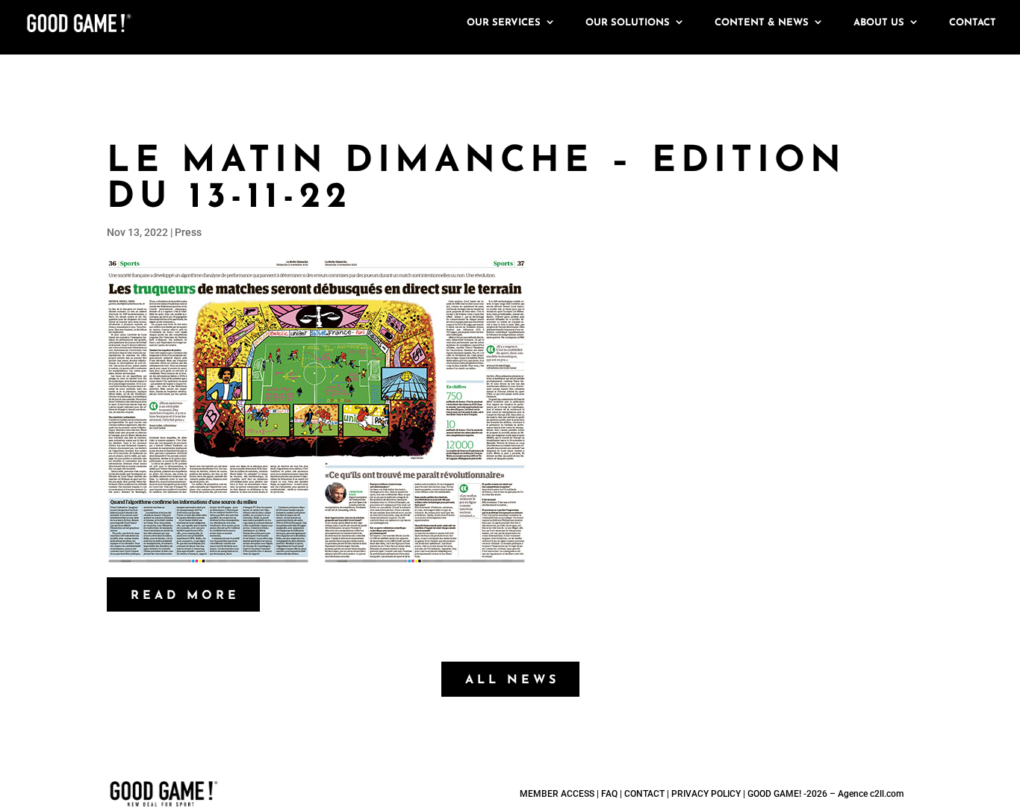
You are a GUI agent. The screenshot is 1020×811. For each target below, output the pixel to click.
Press (188, 232)
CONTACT (644, 794)
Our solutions (627, 23)
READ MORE (185, 596)
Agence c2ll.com (871, 794)
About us (878, 23)
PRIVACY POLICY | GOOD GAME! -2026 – (754, 794)
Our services (504, 23)
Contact (972, 23)
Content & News (762, 23)
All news (512, 680)
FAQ (609, 794)
